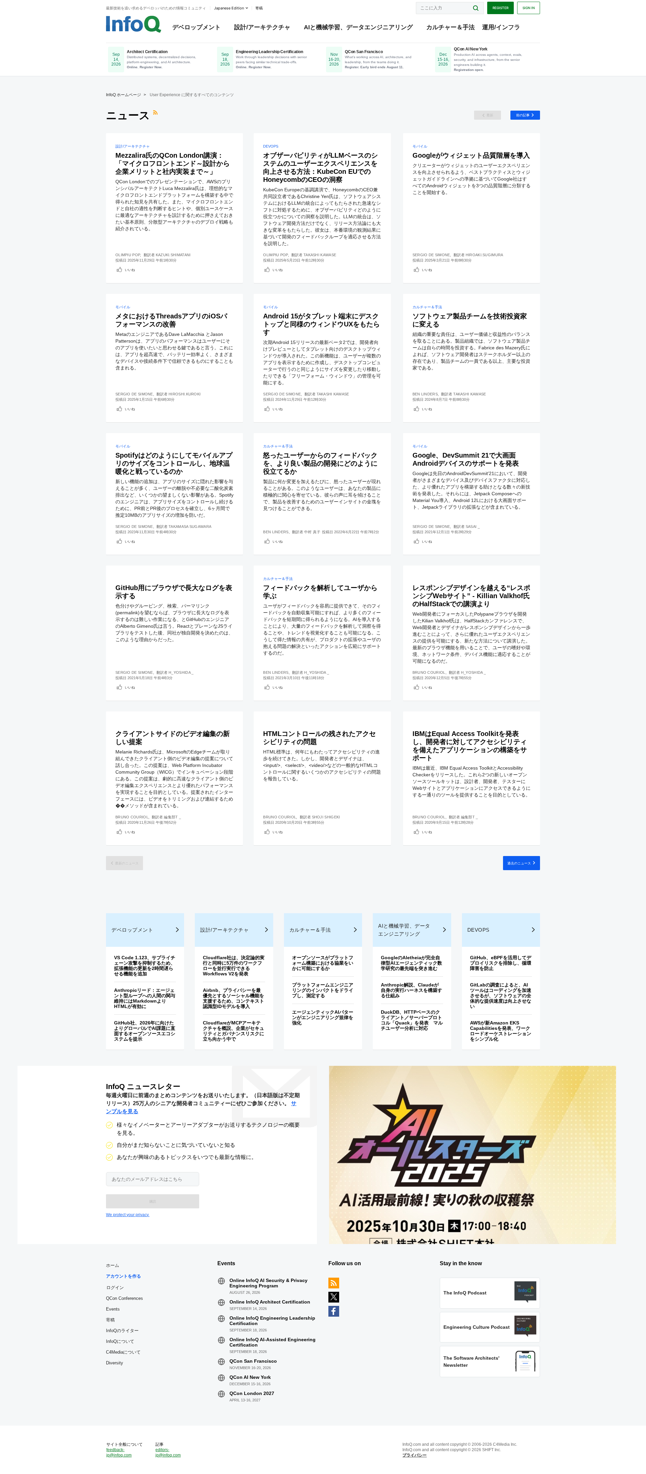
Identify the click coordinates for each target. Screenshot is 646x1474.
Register (500, 8)
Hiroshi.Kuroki (185, 394)
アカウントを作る (123, 1276)
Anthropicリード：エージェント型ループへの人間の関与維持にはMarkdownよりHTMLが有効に (144, 998)
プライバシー (414, 1455)
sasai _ (473, 527)
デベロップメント (196, 27)
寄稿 (110, 1319)
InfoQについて (120, 1341)
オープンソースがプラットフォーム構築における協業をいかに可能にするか (322, 963)
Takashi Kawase (319, 255)
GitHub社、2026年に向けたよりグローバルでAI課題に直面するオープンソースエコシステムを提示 (144, 1031)
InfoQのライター (122, 1330)
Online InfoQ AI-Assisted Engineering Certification (272, 1342)
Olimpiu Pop (127, 255)
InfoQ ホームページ (123, 94)
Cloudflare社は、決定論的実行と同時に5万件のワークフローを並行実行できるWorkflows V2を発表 (233, 965)
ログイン (115, 1287)
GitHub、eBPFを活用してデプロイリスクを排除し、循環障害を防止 (500, 963)
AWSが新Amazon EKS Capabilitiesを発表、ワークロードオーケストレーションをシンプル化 (500, 1031)
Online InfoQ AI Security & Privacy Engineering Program (268, 1283)
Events (113, 1309)
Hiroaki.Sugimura (484, 255)
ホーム (112, 1265)
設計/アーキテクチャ (262, 27)
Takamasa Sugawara (190, 527)
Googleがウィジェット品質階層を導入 (471, 155)
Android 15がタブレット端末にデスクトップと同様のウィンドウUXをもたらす (321, 324)
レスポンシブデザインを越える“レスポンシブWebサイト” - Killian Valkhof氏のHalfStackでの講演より (471, 596)
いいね (130, 270)
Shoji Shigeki (326, 817)
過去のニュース (519, 863)
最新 (490, 115)
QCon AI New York (250, 1377)
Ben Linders (425, 394)
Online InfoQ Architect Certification (269, 1302)
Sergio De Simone (431, 255)
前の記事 (523, 115)
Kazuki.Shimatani (173, 255)
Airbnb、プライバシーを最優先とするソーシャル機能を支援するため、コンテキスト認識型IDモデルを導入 (233, 998)
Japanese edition (229, 8)
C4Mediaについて (123, 1352)
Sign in (529, 8)
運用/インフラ (501, 27)
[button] (152, 1201)
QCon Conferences (124, 1298)
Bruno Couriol (428, 672)
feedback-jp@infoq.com (119, 1452)
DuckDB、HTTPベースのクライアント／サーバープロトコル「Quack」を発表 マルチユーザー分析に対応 (412, 1020)
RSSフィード (156, 115)
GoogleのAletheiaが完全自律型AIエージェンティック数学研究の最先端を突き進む (411, 963)
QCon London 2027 (251, 1393)
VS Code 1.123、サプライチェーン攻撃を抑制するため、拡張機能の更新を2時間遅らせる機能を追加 (144, 965)
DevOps (270, 146)
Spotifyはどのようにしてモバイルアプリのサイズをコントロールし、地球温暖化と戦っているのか (173, 463)
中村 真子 (312, 532)
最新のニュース (127, 863)
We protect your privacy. (127, 1214)
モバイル (419, 146)
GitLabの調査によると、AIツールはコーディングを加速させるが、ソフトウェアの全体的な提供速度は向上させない (500, 995)
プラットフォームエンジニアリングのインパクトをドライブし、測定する (322, 990)
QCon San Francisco (253, 1361)
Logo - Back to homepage (134, 24)
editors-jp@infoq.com (168, 1452)
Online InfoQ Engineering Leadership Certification (272, 1320)
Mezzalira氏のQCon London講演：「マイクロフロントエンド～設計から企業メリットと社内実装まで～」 (172, 163)
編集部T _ (172, 817)
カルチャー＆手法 (450, 27)
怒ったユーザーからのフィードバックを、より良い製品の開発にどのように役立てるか (320, 463)
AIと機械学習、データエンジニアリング (358, 27)
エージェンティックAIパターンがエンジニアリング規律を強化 (322, 1017)
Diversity (114, 1362)
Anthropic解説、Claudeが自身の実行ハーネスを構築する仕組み (411, 990)
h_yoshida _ (181, 672)
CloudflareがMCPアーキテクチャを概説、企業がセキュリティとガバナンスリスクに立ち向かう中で (233, 1031)
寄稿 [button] (259, 8)
